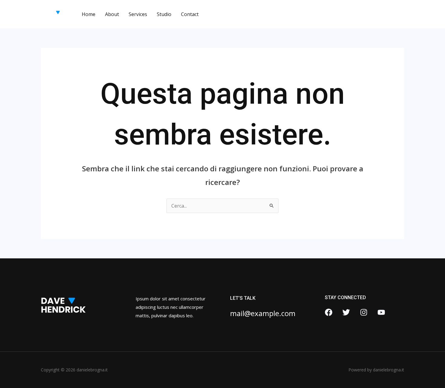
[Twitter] (346, 312)
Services (138, 14)
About (112, 14)
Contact (190, 14)
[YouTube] (381, 312)
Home (88, 14)
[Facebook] (328, 312)
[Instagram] (364, 312)
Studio (164, 14)
